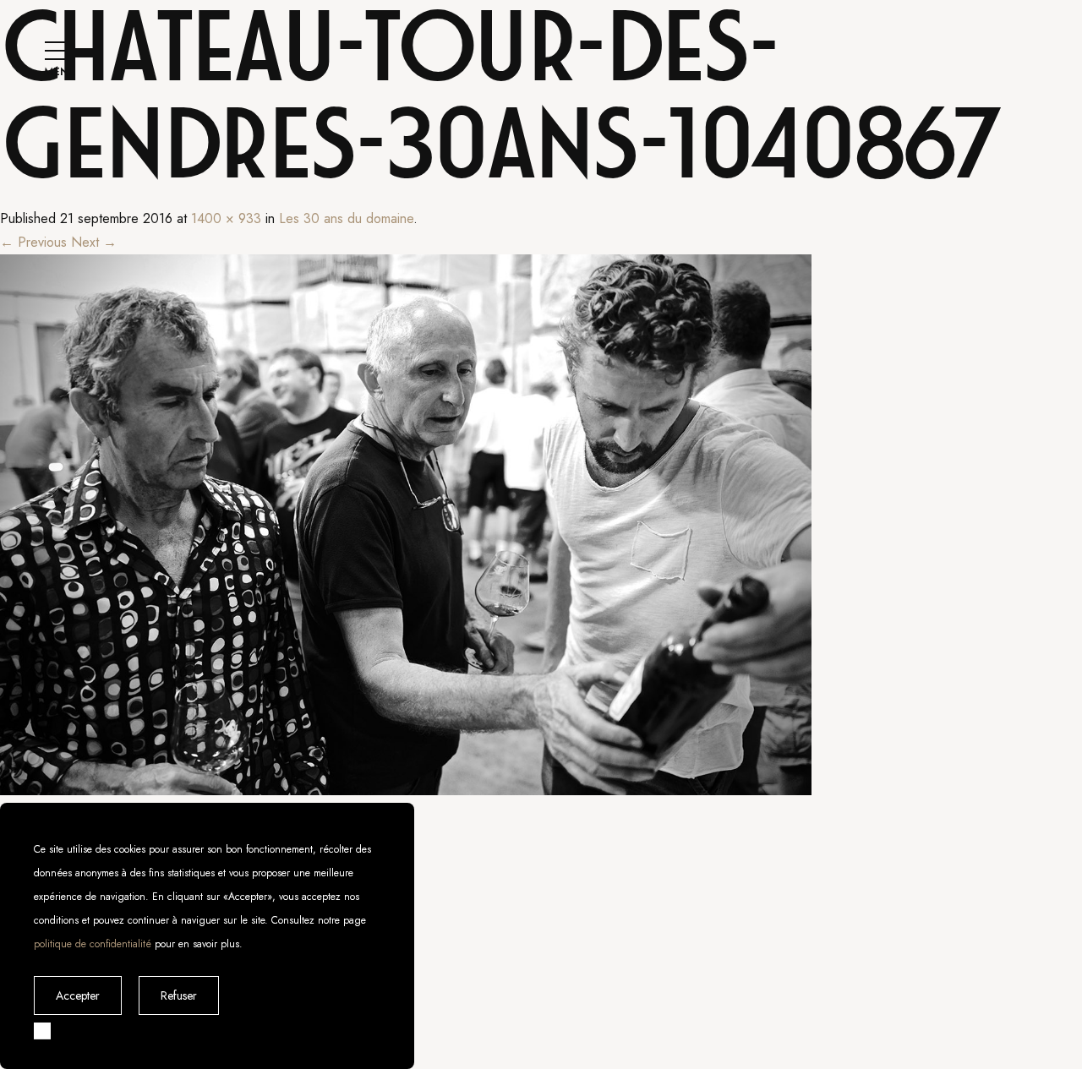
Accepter (78, 995)
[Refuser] (42, 1031)
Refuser (179, 995)
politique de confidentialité (92, 944)
